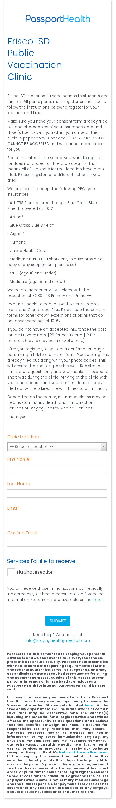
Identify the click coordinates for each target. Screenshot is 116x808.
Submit (58, 621)
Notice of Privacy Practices (83, 752)
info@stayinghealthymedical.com (58, 640)
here (97, 599)
